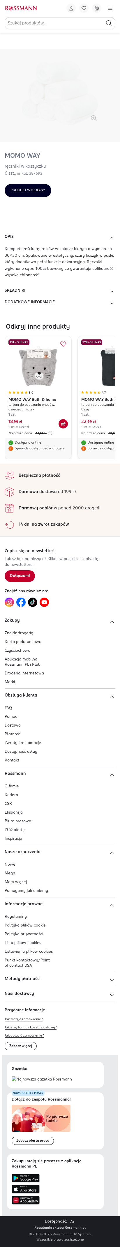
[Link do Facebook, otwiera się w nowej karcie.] (21, 602)
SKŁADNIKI (15, 291)
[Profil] (71, 8)
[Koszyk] (96, 8)
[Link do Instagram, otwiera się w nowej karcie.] (9, 602)
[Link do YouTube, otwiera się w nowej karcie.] (44, 602)
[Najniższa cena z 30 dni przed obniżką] (50, 433)
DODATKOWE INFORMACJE (30, 302)
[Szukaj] (108, 23)
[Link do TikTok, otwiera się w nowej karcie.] (32, 602)
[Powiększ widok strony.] (72, 1222)
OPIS (9, 237)
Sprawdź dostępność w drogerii (40, 448)
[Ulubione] (84, 8)
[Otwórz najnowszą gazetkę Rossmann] (42, 1079)
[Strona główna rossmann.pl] (21, 8)
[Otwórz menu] (110, 8)
